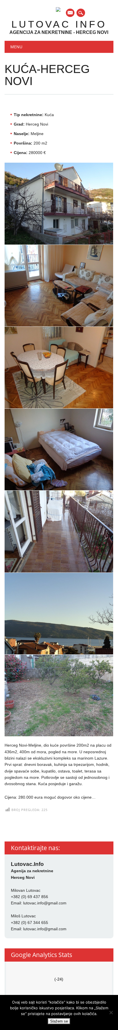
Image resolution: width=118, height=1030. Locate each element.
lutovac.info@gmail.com (44, 903)
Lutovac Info (59, 24)
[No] (111, 1012)
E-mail (70, 13)
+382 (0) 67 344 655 (29, 922)
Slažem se (59, 1021)
